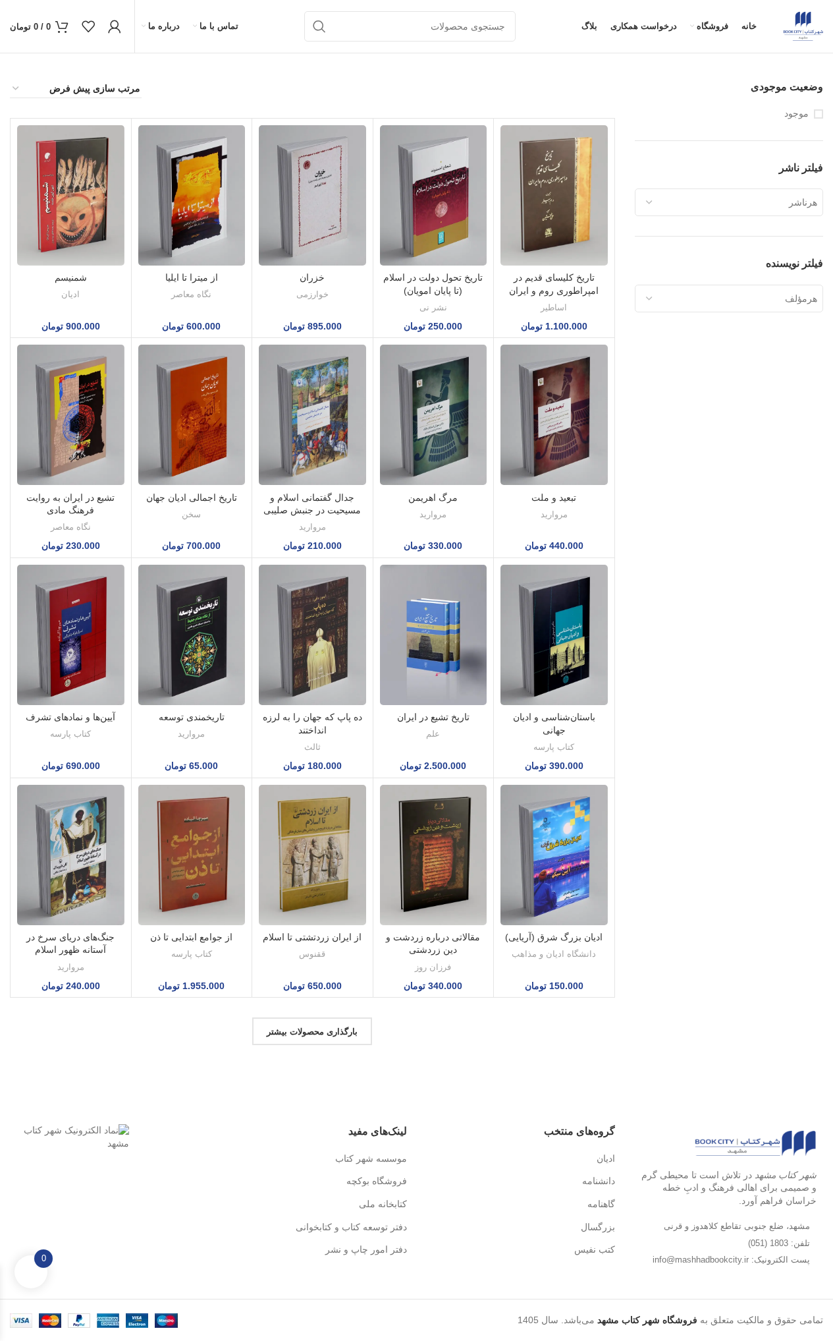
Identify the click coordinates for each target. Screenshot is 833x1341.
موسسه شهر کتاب (371, 1158)
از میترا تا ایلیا (191, 277)
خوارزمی (312, 294)
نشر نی (433, 307)
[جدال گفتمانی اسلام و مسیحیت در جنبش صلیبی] (312, 415)
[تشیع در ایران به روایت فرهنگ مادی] (70, 415)
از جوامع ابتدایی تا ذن (191, 937)
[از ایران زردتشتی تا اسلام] (312, 855)
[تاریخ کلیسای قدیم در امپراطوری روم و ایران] (554, 195)
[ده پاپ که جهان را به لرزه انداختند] (312, 635)
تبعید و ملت (553, 497)
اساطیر (554, 307)
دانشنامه (598, 1181)
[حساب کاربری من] (114, 26)
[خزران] (312, 195)
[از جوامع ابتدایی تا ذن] (192, 855)
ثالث (312, 747)
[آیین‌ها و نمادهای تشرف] (70, 635)
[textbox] (728, 202)
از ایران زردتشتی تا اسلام (312, 937)
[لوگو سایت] (803, 25)
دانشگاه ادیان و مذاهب (554, 954)
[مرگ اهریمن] (433, 415)
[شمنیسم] (70, 195)
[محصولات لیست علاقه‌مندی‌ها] (88, 26)
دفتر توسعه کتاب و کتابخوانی (351, 1227)
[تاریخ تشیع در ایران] (433, 635)
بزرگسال (598, 1227)
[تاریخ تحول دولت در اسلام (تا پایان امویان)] (433, 195)
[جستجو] (319, 26)
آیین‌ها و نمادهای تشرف (70, 717)
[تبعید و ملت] (554, 415)
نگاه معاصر (191, 294)
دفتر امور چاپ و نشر (366, 1249)
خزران (312, 277)
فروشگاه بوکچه (376, 1181)
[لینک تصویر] (755, 1142)
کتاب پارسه (553, 747)
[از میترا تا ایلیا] (192, 195)
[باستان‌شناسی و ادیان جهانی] (554, 635)
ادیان (70, 294)
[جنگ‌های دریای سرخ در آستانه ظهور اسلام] (70, 855)
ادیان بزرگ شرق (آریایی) (554, 937)
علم (433, 734)
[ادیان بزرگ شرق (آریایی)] (554, 855)
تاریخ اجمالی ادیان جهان (191, 497)
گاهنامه (601, 1204)
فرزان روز (433, 967)
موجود (796, 113)
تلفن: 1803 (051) (779, 1243)
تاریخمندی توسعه (192, 717)
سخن (191, 514)
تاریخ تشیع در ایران (433, 717)
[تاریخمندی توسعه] (192, 635)
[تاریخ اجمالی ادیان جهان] (192, 415)
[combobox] (729, 202)
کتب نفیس (594, 1249)
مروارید (554, 514)
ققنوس (312, 954)
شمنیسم (71, 277)
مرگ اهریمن (433, 497)
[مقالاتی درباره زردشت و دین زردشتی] (433, 855)
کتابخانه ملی (383, 1204)
